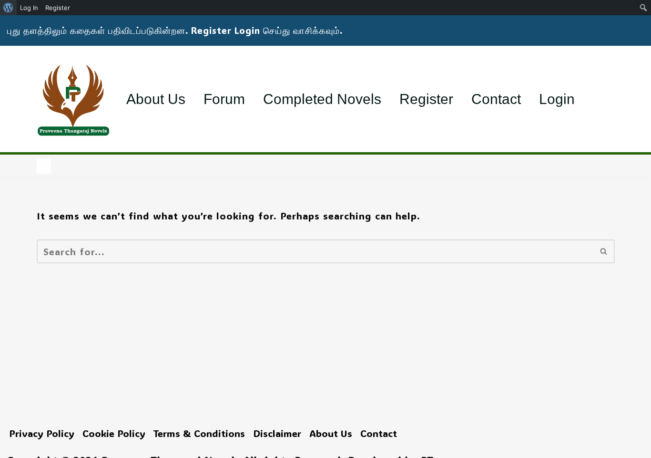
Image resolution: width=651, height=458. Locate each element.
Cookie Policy (113, 433)
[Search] (604, 251)
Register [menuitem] (57, 7)
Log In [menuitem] (29, 7)
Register (426, 99)
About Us (155, 99)
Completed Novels (322, 99)
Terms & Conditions (199, 433)
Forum (224, 99)
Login (557, 99)
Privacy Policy (41, 433)
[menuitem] (8, 7)
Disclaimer (277, 433)
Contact (496, 99)
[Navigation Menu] (44, 166)
